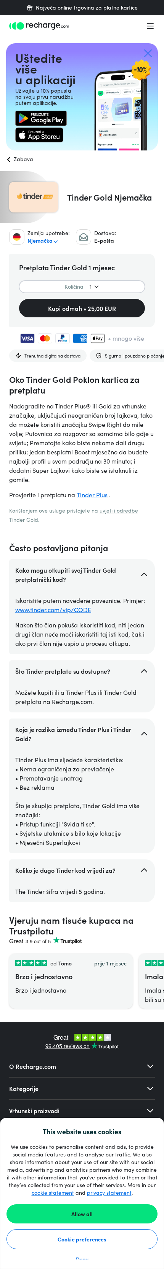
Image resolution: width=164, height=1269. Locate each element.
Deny (82, 1259)
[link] (41, 118)
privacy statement (109, 1192)
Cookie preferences (82, 1239)
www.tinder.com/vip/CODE (53, 610)
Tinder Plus (92, 495)
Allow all (82, 1214)
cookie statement (53, 1192)
